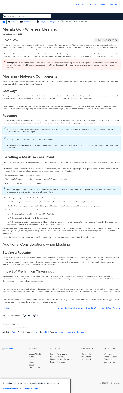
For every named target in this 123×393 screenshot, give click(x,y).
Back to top (7, 308)
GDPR (31, 364)
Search (5, 16)
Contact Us (86, 354)
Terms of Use (34, 367)
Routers (35, 332)
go (56, 332)
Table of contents (107, 40)
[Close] (67, 382)
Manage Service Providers (61, 359)
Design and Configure (48, 22)
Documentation (110, 356)
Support (102, 4)
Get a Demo (86, 356)
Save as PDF (119, 35)
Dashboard (80, 4)
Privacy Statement (10, 388)
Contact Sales (114, 4)
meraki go (61, 332)
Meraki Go (28, 22)
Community (92, 4)
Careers (32, 356)
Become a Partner (57, 356)
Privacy (32, 359)
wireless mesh (79, 332)
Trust (31, 362)
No (38, 316)
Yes (28, 316)
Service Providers (57, 362)
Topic (14, 332)
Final (47, 332)
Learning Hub (109, 362)
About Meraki (35, 354)
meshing (70, 332)
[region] (35, 386)
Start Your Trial (87, 359)
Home (13, 22)
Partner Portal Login (58, 354)
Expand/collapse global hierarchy (5, 21)
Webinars (108, 354)
